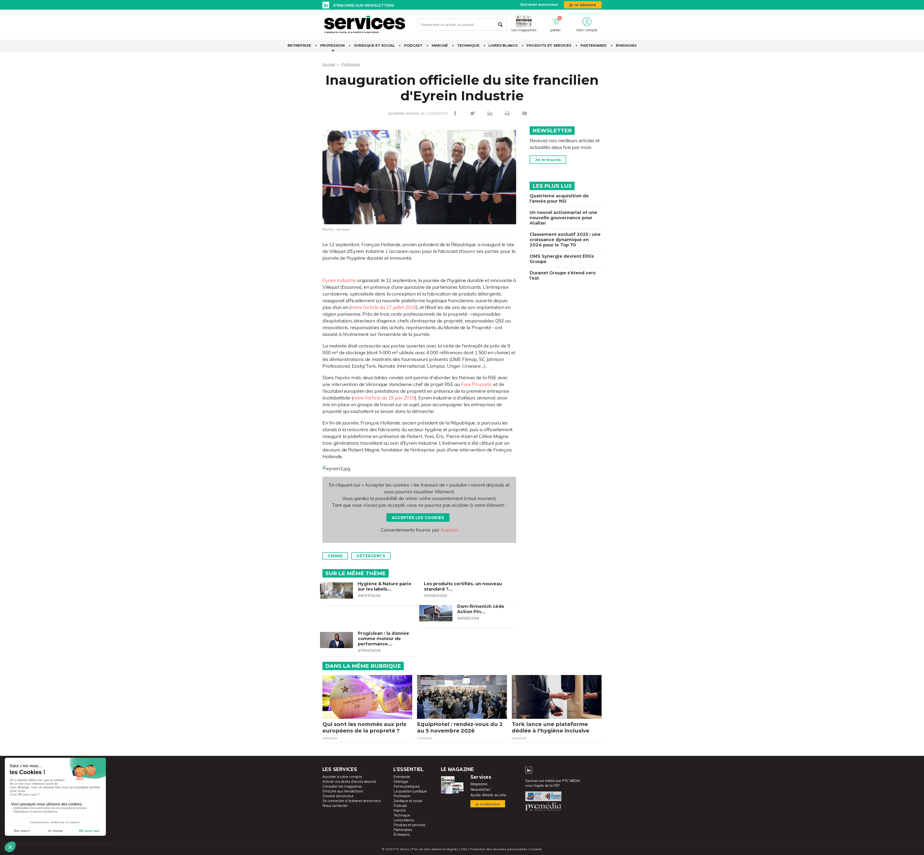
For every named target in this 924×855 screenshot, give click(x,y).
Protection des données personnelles (498, 849)
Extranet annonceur (539, 4)
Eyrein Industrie (339, 280)
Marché (440, 45)
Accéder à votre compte (342, 777)
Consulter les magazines (342, 786)
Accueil (328, 64)
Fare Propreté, (476, 384)
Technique (468, 45)
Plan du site (421, 849)
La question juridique (410, 791)
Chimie (335, 556)
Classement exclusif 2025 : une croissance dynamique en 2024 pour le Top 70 (565, 240)
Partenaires (593, 45)
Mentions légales (445, 849)
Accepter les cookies (418, 517)
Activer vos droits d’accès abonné (349, 781)
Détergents (371, 556)
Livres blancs (502, 45)
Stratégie (400, 781)
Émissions (626, 45)
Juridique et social (374, 45)
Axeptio (449, 530)
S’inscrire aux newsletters (363, 5)
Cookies (536, 849)
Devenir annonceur (337, 796)
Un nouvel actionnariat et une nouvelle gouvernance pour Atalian (563, 218)
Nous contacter (335, 806)
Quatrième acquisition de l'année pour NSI (559, 198)
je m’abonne (583, 5)
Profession (332, 45)
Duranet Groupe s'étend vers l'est (563, 275)
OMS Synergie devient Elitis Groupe (562, 259)
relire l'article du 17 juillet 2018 (383, 307)
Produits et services (548, 45)
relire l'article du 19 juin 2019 (384, 398)
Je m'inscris (548, 160)
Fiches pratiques (406, 786)
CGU (464, 849)
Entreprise (299, 45)
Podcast (413, 45)
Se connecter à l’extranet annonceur (351, 801)
